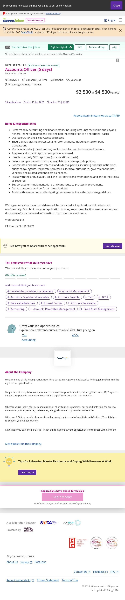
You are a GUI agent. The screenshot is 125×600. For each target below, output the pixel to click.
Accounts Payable (68, 297)
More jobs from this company (23, 443)
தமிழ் (114, 47)
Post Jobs (40, 562)
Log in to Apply (62, 497)
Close (116, 5)
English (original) (59, 47)
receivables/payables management (32, 291)
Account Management (75, 291)
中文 (80, 47)
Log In (112, 20)
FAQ (112, 571)
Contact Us (80, 571)
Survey (25, 562)
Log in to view (112, 245)
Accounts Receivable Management (54, 309)
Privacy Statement (48, 580)
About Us (12, 562)
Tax (90, 297)
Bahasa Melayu (97, 47)
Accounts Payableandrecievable (30, 297)
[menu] (120, 20)
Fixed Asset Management (99, 309)
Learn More (27, 472)
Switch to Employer (35, 20)
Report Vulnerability (19, 580)
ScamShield (27, 32)
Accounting (17, 309)
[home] (13, 20)
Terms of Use (70, 580)
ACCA (105, 297)
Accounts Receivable (83, 303)
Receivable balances (23, 303)
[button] (119, 30)
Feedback (98, 571)
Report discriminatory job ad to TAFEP (96, 115)
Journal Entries (53, 303)
